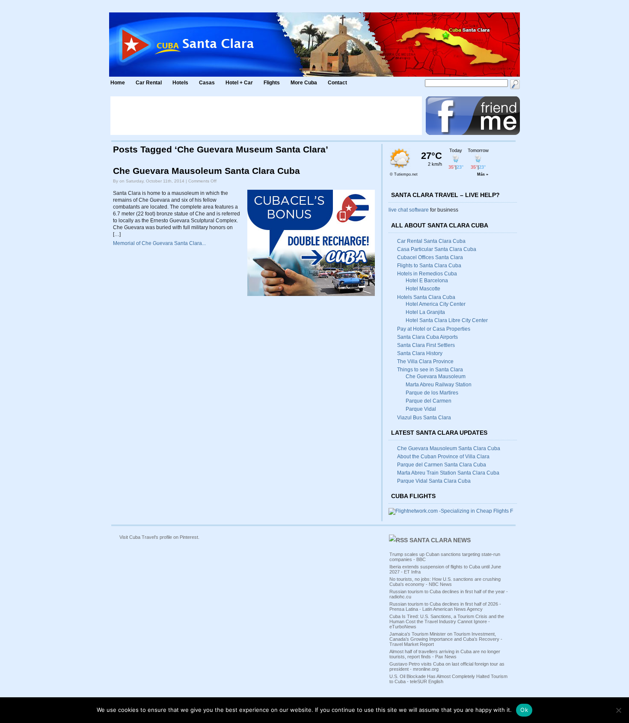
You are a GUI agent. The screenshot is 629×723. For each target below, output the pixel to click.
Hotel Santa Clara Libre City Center (447, 320)
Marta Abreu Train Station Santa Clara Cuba (448, 473)
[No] (618, 710)
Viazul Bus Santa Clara (424, 418)
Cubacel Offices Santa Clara (430, 257)
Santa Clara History (419, 353)
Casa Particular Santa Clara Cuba (436, 249)
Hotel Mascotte (423, 289)
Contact (337, 83)
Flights (272, 83)
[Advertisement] (266, 115)
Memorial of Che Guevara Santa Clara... (159, 243)
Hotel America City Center (436, 304)
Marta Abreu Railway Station (439, 385)
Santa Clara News (440, 540)
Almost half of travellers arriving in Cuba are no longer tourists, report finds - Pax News (444, 654)
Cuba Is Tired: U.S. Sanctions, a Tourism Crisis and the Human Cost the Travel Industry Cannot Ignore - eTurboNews (446, 621)
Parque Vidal (421, 409)
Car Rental (149, 83)
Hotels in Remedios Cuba (427, 274)
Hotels (180, 83)
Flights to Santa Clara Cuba (429, 266)
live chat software (409, 210)
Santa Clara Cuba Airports (427, 337)
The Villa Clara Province (425, 361)
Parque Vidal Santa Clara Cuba (434, 481)
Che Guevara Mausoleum (436, 376)
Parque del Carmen (428, 401)
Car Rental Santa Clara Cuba (431, 241)
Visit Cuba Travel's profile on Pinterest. (159, 537)
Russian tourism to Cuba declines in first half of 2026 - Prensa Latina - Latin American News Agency (445, 606)
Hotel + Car (239, 83)
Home (117, 83)
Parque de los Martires (432, 393)
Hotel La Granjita (425, 312)
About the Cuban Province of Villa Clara (443, 457)
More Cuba (304, 83)
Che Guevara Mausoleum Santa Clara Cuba (206, 171)
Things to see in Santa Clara (430, 370)
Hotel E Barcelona (427, 281)
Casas (207, 83)
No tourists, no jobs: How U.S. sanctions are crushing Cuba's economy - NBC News (445, 582)
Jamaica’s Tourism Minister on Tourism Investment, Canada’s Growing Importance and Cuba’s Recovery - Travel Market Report (445, 639)
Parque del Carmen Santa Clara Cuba (441, 465)
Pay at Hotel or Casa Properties (433, 329)
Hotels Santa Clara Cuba (426, 297)
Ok (524, 709)
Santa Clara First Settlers (426, 345)
